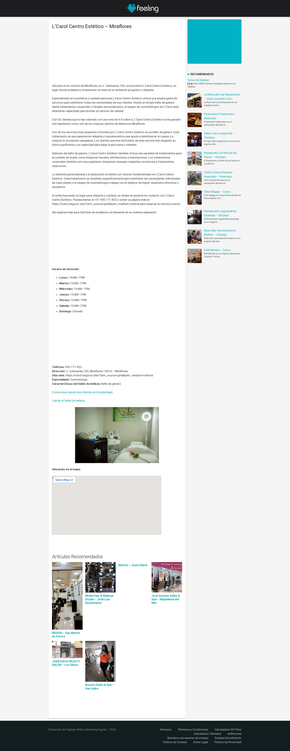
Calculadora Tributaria (207, 733)
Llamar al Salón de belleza (68, 400)
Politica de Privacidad (227, 742)
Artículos (166, 729)
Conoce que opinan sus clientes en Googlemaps (82, 392)
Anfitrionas (234, 733)
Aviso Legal (200, 742)
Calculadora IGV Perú (228, 729)
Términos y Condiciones (193, 729)
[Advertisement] (117, 59)
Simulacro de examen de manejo (187, 738)
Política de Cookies (175, 742)
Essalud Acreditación (228, 738)
